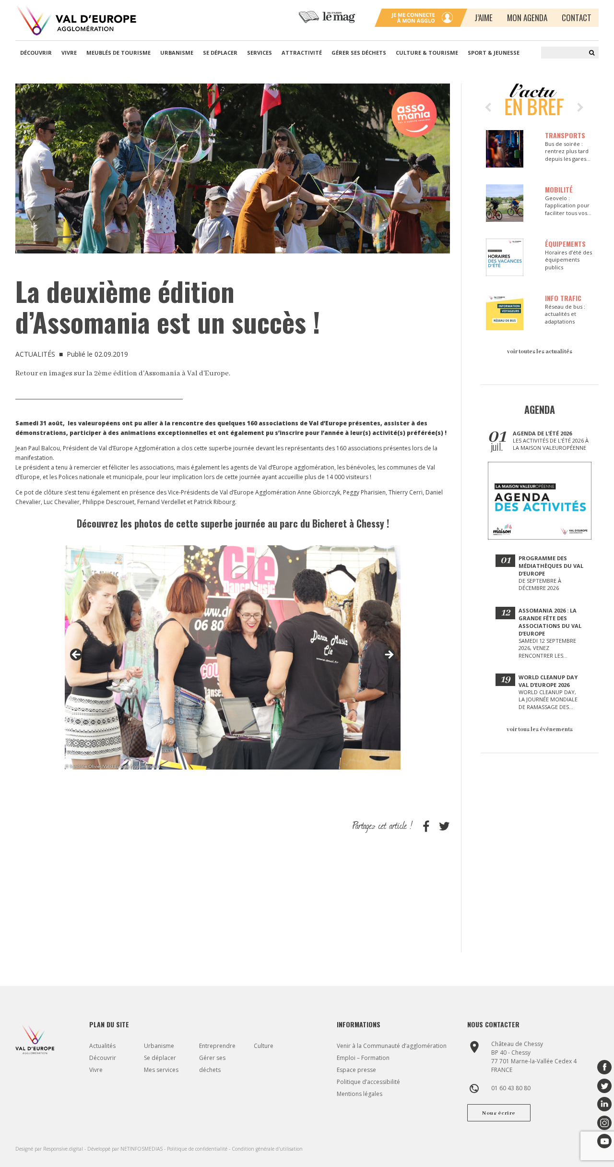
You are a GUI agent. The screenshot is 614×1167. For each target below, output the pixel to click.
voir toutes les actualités (539, 351)
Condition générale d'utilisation (267, 1148)
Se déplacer (220, 52)
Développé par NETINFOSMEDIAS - (127, 1148)
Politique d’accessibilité (368, 1082)
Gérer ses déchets (358, 52)
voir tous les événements (540, 729)
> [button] (388, 655)
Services (259, 52)
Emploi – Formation (363, 1058)
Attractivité (302, 52)
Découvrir (36, 52)
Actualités (102, 1046)
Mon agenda (527, 18)
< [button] (77, 655)
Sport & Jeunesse (494, 52)
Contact (576, 18)
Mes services (161, 1070)
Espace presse (356, 1070)
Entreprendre (217, 1046)
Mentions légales (359, 1094)
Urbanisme (176, 52)
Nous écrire (499, 1113)
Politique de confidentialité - (199, 1148)
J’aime (483, 18)
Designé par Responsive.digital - (51, 1148)
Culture (263, 1046)
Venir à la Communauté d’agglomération (392, 1046)
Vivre (69, 52)
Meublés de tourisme (118, 52)
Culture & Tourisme (427, 52)
